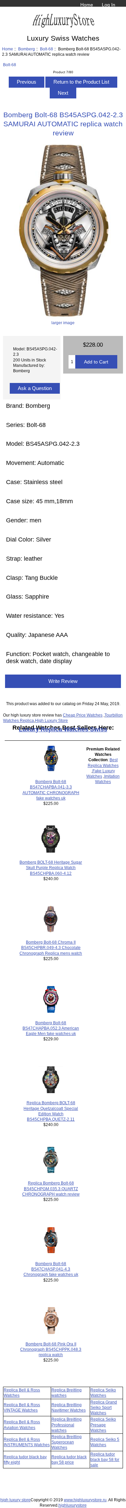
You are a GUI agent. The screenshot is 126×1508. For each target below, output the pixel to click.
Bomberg (26, 49)
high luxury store (15, 1500)
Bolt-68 (46, 49)
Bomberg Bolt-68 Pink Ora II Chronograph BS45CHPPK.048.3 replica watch (50, 1349)
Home (86, 4)
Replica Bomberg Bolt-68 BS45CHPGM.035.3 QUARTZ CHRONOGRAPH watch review (51, 1188)
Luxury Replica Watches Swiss (63, 729)
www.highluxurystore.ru (85, 1500)
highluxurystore (72, 1505)
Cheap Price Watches (82, 715)
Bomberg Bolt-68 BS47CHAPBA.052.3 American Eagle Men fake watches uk (51, 1028)
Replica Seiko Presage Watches (103, 1424)
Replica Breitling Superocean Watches (66, 1442)
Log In (108, 4)
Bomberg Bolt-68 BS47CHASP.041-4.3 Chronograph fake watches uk (51, 1269)
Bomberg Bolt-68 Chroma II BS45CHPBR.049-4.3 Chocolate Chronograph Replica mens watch (50, 947)
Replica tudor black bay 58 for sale (104, 1459)
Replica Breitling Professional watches (66, 1424)
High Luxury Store (51, 720)
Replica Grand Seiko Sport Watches (103, 1407)
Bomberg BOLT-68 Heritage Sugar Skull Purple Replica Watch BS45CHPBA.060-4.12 (50, 867)
